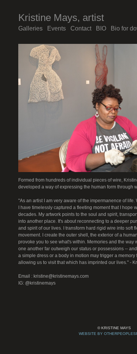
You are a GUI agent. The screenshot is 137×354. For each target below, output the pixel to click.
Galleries (30, 28)
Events (57, 28)
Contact (82, 28)
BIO (103, 28)
